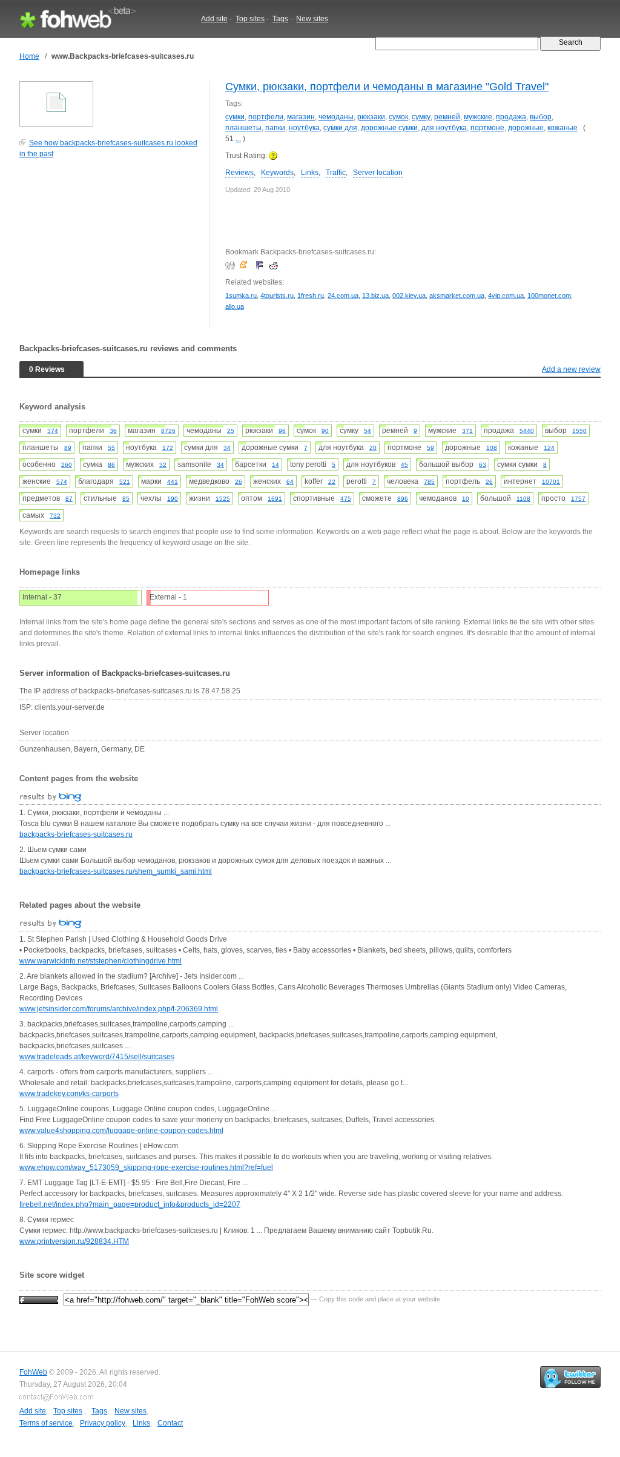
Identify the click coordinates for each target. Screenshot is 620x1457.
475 (345, 498)
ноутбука (304, 128)
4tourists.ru (277, 295)
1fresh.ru (310, 295)
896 (402, 498)
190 (172, 498)
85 (126, 498)
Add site (214, 19)
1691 (275, 498)
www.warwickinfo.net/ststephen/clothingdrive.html (100, 961)
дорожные (526, 128)
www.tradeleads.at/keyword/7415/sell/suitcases (96, 1056)
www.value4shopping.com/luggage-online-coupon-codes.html (121, 1130)
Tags (280, 19)
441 (172, 481)
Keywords (277, 172)
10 (465, 498)
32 (163, 464)
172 (167, 447)
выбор (541, 117)
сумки (235, 117)
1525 (223, 498)
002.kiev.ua (409, 295)
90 (325, 431)
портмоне (487, 128)
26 (238, 481)
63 (482, 464)
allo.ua (234, 306)
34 (227, 447)
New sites (312, 19)
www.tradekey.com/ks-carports (69, 1093)
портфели (265, 117)
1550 (579, 431)
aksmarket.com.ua (456, 295)
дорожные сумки (389, 128)
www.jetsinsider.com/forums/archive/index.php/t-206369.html (118, 1009)
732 (55, 515)
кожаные (562, 128)
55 (111, 447)
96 (282, 431)
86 (111, 464)
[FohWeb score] (38, 1299)
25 (230, 431)
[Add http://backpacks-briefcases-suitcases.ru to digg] (231, 265)
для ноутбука (444, 128)
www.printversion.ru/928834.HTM (74, 1241)
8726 (168, 431)
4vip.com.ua (506, 295)
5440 (526, 431)
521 (124, 481)
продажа (511, 117)
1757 (578, 498)
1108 (523, 498)
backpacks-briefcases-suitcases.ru (76, 834)
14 (275, 464)
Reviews (239, 172)
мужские (478, 117)
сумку (421, 117)
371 (467, 431)
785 (429, 481)
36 (113, 431)
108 (491, 447)
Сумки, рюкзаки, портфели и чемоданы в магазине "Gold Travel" (387, 87)
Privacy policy (102, 1423)
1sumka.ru (241, 295)
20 (373, 447)
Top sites (250, 19)
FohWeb (33, 1372)
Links (309, 172)
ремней (447, 117)
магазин (301, 117)
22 (331, 481)
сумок (398, 117)
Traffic (336, 172)
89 (67, 447)
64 (290, 481)
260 (66, 464)
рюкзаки (371, 117)
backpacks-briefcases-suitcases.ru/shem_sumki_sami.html (115, 871)
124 (549, 447)
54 (367, 431)
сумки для (340, 128)
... (238, 138)
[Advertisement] (110, 249)
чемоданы (336, 117)
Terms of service (46, 1423)
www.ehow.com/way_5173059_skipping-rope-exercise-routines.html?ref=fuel (146, 1167)
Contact (170, 1423)
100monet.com (549, 295)
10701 (551, 481)
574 (61, 481)
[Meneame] (246, 265)
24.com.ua (343, 295)
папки (275, 128)
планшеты (243, 128)
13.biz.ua (375, 295)
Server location (378, 172)
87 (69, 498)
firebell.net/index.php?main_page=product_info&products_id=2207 (129, 1204)
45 (404, 464)
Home (29, 56)
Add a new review (571, 369)
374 (52, 431)
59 (430, 447)
